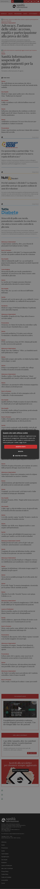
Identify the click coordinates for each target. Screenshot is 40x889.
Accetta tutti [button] (20, 447)
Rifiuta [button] (20, 451)
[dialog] (20, 444)
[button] (20, 456)
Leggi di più (22, 442)
